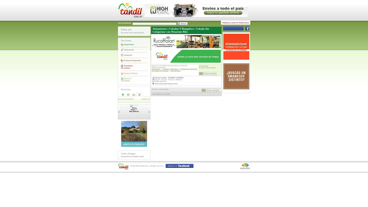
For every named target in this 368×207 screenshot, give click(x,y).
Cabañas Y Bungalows (170, 69)
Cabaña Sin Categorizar (189, 69)
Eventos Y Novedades (126, 80)
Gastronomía (129, 50)
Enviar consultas (210, 73)
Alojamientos (129, 45)
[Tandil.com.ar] (130, 20)
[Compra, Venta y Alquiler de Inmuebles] (139, 95)
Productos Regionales (132, 61)
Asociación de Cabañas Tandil (132, 156)
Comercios (128, 55)
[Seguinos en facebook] (247, 30)
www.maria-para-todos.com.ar (166, 84)
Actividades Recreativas (127, 67)
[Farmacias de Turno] (122, 95)
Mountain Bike (176, 71)
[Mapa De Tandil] (128, 95)
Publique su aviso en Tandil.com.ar (235, 23)
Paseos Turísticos (131, 73)
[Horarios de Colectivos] (133, 95)
